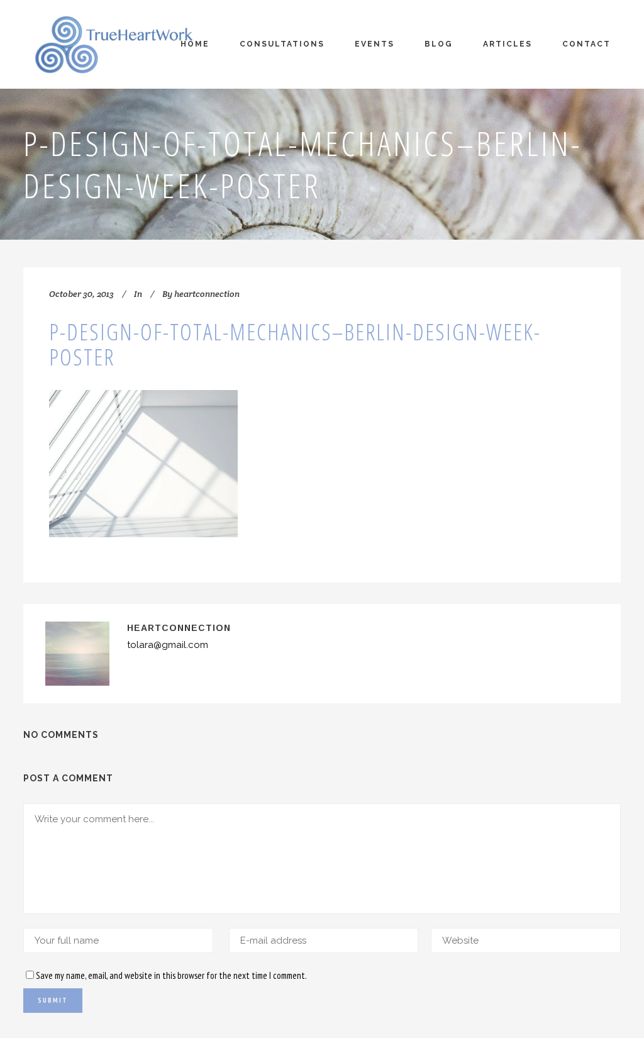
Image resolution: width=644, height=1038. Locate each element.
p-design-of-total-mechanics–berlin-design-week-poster (295, 344)
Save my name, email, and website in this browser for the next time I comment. (171, 975)
